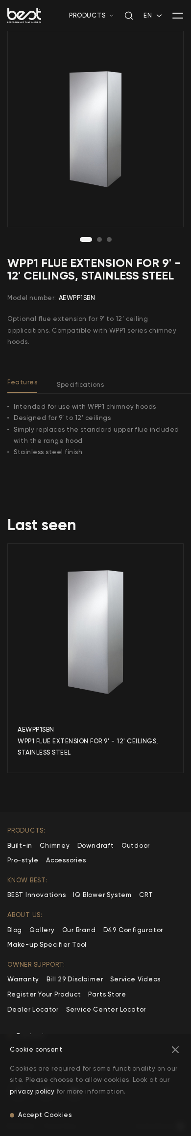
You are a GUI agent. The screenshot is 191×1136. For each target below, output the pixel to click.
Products (87, 15)
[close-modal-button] (175, 1050)
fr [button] (147, 25)
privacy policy (32, 1091)
